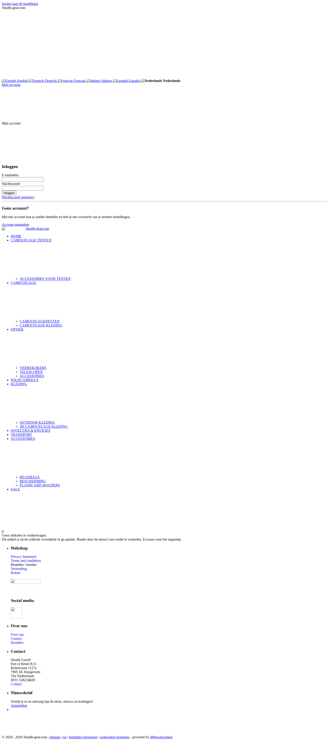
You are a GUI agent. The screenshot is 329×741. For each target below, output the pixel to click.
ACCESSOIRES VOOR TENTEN (45, 279)
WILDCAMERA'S (24, 380)
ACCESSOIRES (23, 438)
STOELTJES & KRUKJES (30, 430)
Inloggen (9, 193)
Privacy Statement (23, 556)
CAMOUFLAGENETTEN (40, 321)
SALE (15, 489)
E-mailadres (10, 175)
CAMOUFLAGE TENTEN (31, 240)
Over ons (17, 634)
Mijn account (11, 85)
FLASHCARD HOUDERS (40, 485)
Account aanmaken (15, 224)
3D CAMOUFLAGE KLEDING (44, 426)
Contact (16, 638)
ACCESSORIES (32, 376)
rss (64, 737)
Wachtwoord (11, 184)
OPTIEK (17, 329)
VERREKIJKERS (33, 368)
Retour (15, 573)
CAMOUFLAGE (23, 283)
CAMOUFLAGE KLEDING (41, 325)
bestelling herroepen (83, 737)
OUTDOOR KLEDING (37, 422)
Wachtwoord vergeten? (18, 197)
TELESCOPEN (31, 372)
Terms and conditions (26, 561)
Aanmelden (19, 705)
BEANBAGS (30, 477)
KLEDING (19, 384)
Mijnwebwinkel (161, 737)
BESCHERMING (33, 481)
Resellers (17, 642)
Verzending (19, 569)
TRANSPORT (21, 434)
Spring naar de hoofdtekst (20, 4)
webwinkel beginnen (114, 737)
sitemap (54, 737)
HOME (16, 236)
